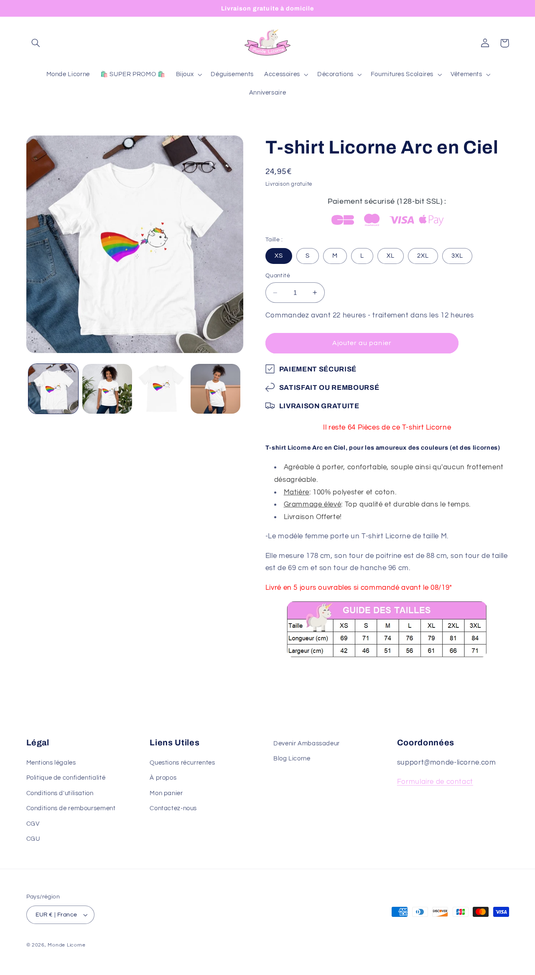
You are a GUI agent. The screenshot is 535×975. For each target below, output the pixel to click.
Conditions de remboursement (71, 809)
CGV (33, 824)
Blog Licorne (292, 759)
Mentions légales (51, 763)
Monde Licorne (67, 945)
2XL (423, 256)
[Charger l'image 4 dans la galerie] (215, 389)
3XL (457, 256)
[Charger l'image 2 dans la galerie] (107, 389)
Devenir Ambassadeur (306, 743)
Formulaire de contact (435, 782)
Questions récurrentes (182, 763)
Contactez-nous (173, 809)
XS (279, 256)
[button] (36, 43)
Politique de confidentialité (66, 778)
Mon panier (166, 793)
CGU (33, 839)
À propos (163, 778)
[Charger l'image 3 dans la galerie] (161, 389)
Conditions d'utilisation (60, 793)
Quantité (277, 276)
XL (391, 256)
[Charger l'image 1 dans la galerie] (53, 389)
